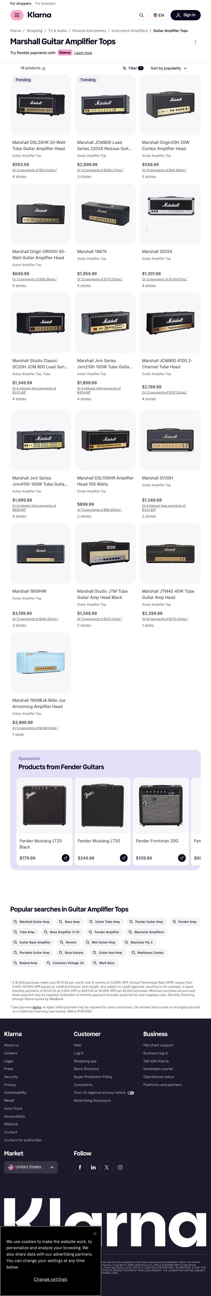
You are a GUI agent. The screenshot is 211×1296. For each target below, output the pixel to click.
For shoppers (20, 4)
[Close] (95, 1233)
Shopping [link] (34, 31)
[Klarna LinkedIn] (93, 1167)
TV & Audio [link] (57, 31)
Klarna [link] (15, 31)
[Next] (189, 821)
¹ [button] (34, 170)
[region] (50, 1261)
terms (37, 1007)
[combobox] (168, 68)
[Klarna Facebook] (80, 1167)
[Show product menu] (195, 42)
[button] (159, 15)
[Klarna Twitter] (107, 1167)
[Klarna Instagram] (120, 1167)
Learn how (83, 53)
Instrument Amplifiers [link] (130, 31)
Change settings (50, 1279)
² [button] (34, 390)
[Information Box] (44, 69)
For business (46, 4)
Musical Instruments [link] (89, 31)
